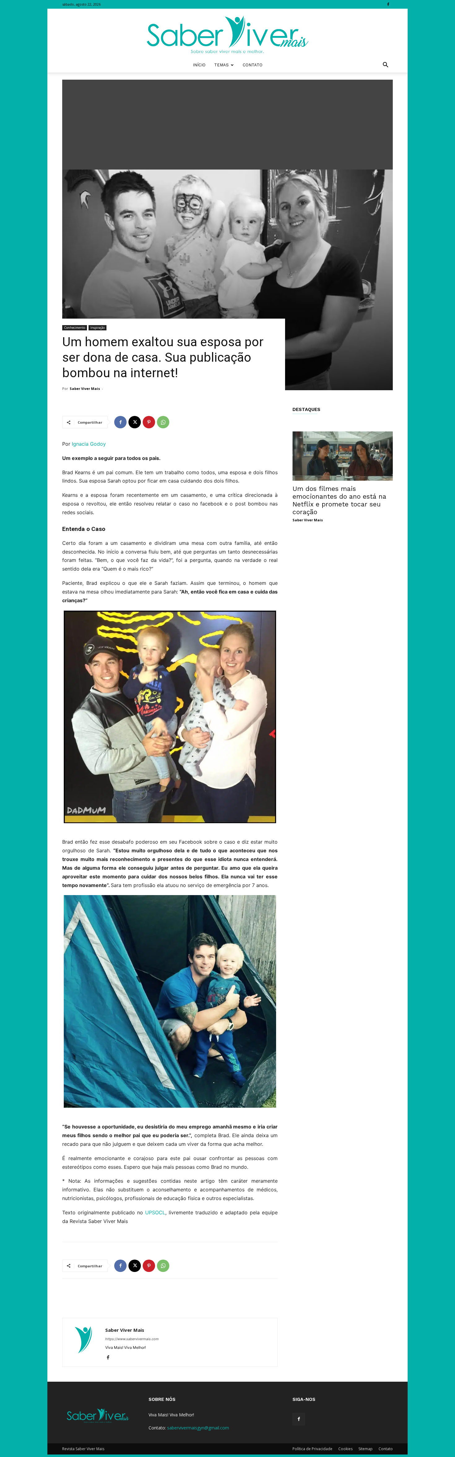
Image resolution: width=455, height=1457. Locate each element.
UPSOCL (155, 1212)
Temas (221, 65)
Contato (252, 65)
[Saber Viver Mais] (227, 33)
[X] (134, 422)
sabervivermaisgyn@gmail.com (198, 1428)
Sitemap (365, 1448)
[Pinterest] (149, 422)
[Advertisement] (227, 123)
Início (199, 65)
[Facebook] (388, 4)
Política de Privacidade (312, 1448)
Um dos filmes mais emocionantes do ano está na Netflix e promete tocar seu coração (339, 500)
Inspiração (97, 327)
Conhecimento (74, 327)
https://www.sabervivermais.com (132, 1339)
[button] (385, 65)
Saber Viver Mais (85, 388)
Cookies (345, 1448)
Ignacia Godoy (89, 444)
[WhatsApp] (163, 422)
